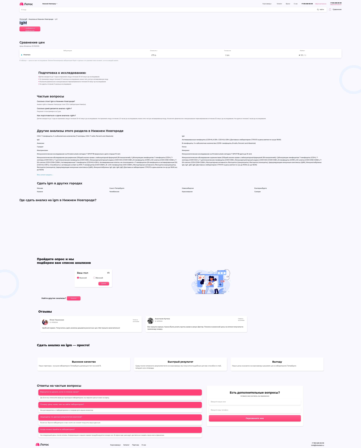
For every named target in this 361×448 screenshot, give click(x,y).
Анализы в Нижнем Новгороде (41, 19)
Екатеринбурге (260, 188)
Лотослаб (23, 19)
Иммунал (185, 150)
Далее (103, 283)
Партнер (135, 445)
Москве (40, 188)
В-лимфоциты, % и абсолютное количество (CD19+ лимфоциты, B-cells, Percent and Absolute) (219, 143)
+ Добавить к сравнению (30, 29)
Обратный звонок (320, 4)
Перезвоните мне (255, 418)
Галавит (40, 147)
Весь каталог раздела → (45, 175)
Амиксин (40, 143)
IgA (183, 136)
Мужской (83, 278)
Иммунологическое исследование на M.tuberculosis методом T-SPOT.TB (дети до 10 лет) (217, 154)
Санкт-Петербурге (116, 188)
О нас (296, 4)
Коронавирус (267, 4)
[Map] (180, 226)
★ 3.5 (302, 55)
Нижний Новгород (49, 4)
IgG (38, 140)
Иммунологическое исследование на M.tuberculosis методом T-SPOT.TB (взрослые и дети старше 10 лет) (78, 154)
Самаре (257, 192)
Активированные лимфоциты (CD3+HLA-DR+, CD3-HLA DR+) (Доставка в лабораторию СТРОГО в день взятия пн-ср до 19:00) (231, 140)
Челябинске (114, 192)
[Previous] (41, 324)
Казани (40, 192)
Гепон (184, 147)
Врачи (288, 4)
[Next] (320, 324)
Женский (99, 278)
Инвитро (26, 55)
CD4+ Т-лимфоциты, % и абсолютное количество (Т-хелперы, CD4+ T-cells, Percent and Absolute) (75, 136)
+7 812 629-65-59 (307, 4)
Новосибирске (188, 188)
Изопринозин (42, 150)
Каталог (279, 4)
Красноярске (187, 192)
